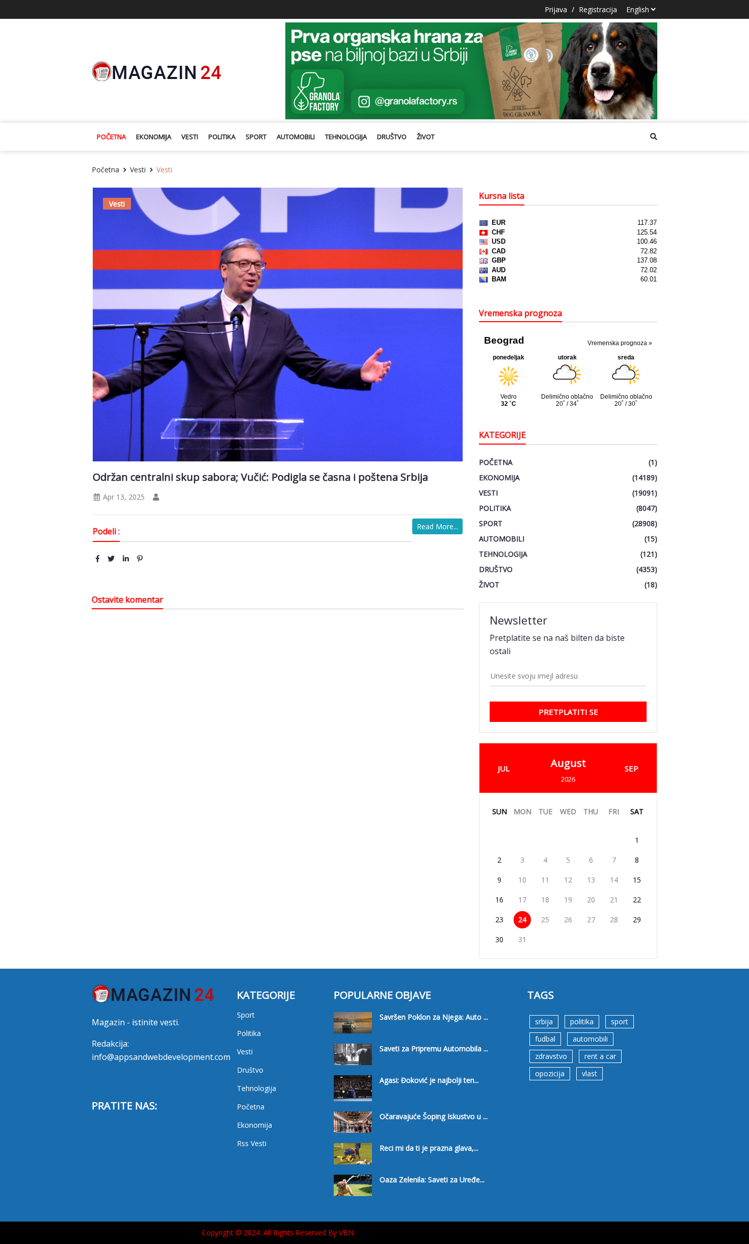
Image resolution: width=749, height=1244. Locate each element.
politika (582, 1021)
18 (545, 899)
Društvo (392, 136)
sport (619, 1021)
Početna (111, 136)
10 (522, 880)
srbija (544, 1021)
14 (614, 880)
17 (522, 899)
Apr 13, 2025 (123, 497)
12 (568, 880)
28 (614, 919)
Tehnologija (346, 136)
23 (499, 919)
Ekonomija (153, 136)
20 (591, 899)
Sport (256, 136)
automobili (590, 1039)
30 (499, 939)
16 (499, 899)
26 (568, 919)
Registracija (598, 9)
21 (614, 899)
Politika (221, 136)
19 (568, 899)
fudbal (545, 1039)
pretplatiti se (568, 712)
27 (591, 919)
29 (637, 919)
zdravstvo (551, 1056)
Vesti (189, 136)
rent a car (600, 1056)
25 (545, 919)
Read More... (437, 526)
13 (591, 880)
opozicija (550, 1073)
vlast (589, 1073)
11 (545, 880)
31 (522, 939)
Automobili (296, 136)
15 (637, 880)
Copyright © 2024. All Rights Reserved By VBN (278, 1232)
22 (637, 899)
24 (522, 919)
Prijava (556, 9)
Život (426, 136)
